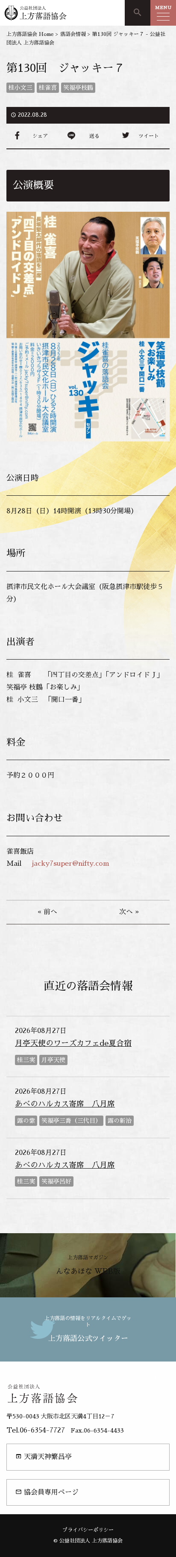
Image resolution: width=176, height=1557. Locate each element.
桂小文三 (20, 88)
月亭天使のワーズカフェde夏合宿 (73, 1043)
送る (94, 136)
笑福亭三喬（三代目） (71, 1121)
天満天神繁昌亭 (43, 1456)
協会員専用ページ (47, 1492)
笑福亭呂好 (56, 1181)
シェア (40, 136)
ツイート (148, 136)
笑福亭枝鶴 (78, 88)
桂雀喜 (48, 88)
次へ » (129, 912)
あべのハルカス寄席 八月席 (65, 1104)
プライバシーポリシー (88, 1530)
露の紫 (26, 1121)
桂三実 (26, 1060)
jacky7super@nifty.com (69, 863)
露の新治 (120, 1121)
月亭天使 (53, 1060)
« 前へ (47, 912)
